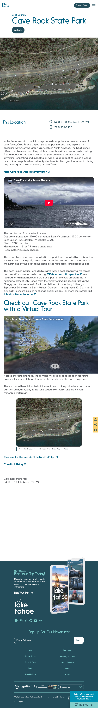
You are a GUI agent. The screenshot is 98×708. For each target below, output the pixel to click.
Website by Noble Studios (74, 698)
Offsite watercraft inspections (63, 274)
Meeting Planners (67, 656)
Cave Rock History (13, 464)
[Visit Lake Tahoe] (5, 4)
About (67, 674)
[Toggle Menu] (93, 5)
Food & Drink (30, 662)
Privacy (47, 697)
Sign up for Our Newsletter (49, 632)
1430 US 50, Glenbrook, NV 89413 (73, 122)
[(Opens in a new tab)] (16, 621)
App (53, 457)
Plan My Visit (30, 674)
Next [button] (79, 640)
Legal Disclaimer (59, 697)
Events (30, 668)
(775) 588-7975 (63, 127)
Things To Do (30, 656)
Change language (65, 691)
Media (67, 668)
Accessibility (18, 702)
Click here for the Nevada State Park (24, 457)
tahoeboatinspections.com (18, 294)
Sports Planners (67, 662)
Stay (31, 650)
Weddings (67, 650)
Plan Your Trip (21, 592)
